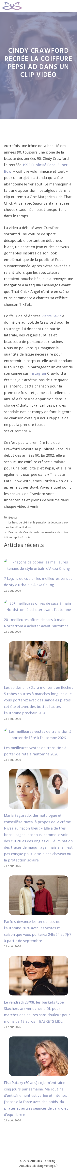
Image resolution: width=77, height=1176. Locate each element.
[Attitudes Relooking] (12, 6)
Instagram (38, 373)
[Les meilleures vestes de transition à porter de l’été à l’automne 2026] (38, 737)
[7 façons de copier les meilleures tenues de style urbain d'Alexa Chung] (38, 568)
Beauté (13, 517)
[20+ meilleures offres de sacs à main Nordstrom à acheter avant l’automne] (38, 609)
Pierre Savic (51, 316)
